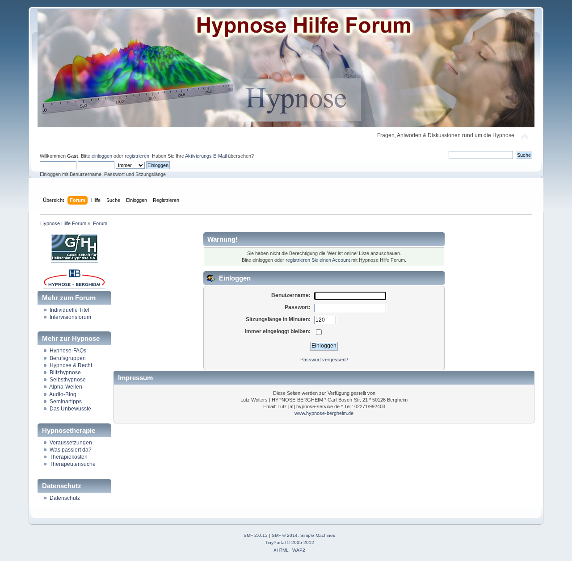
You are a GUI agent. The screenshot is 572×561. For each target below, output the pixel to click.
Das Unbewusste (70, 409)
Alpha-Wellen (65, 387)
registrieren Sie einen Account (318, 260)
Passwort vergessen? (324, 359)
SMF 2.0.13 (256, 535)
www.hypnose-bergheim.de (323, 413)
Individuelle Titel (69, 310)
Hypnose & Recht (71, 365)
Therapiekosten (69, 457)
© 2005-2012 (300, 542)
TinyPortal (275, 542)
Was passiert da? (71, 450)
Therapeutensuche (73, 464)
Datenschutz (65, 498)
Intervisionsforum (70, 317)
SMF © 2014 (285, 535)
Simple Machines (317, 535)
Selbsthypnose (68, 380)
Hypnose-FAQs (68, 350)
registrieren (137, 156)
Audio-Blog (62, 394)
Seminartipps (66, 401)
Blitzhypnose (65, 372)
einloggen (102, 156)
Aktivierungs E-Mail (206, 156)
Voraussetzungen (71, 443)
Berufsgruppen (68, 358)
